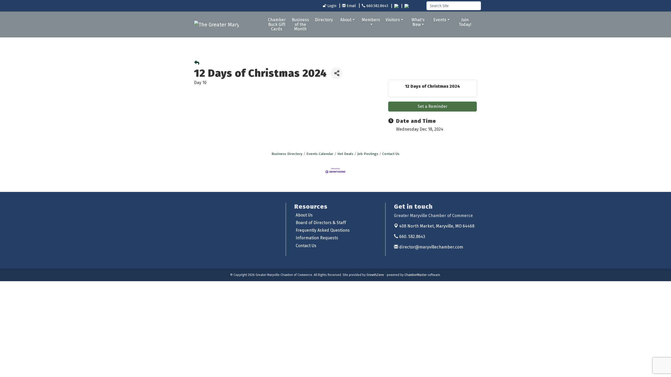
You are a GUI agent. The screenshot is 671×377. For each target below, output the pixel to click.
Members (371, 19)
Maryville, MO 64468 (436, 226)
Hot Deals (345, 154)
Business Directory (287, 154)
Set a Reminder (432, 106)
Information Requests (317, 237)
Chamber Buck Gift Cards (277, 24)
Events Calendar (319, 154)
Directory (324, 19)
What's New (418, 22)
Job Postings (367, 154)
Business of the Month (300, 24)
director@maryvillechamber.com (430, 247)
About (345, 19)
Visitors (393, 19)
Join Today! (465, 22)
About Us (304, 215)
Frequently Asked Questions (323, 230)
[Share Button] (337, 73)
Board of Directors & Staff (321, 222)
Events (439, 19)
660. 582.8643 (411, 236)
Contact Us (390, 154)
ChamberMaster (415, 275)
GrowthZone (375, 275)
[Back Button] (196, 63)
